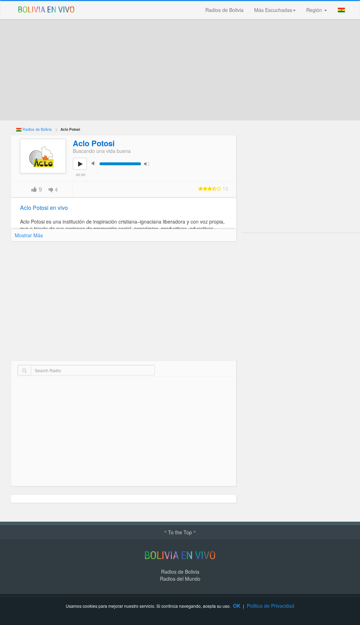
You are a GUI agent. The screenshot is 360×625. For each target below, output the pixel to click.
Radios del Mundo (180, 578)
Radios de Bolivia (224, 9)
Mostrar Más (29, 235)
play (83, 168)
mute (95, 163)
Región (314, 9)
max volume (148, 163)
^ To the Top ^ (180, 532)
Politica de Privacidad (270, 605)
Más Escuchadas (273, 9)
